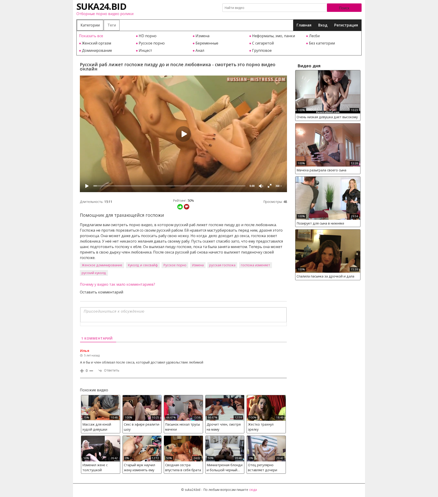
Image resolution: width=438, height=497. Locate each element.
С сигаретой (263, 43)
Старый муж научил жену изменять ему (139, 467)
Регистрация (346, 25)
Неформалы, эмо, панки (273, 35)
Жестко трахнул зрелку (261, 427)
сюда (253, 489)
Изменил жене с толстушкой (95, 467)
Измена (202, 35)
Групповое (262, 50)
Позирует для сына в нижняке (320, 223)
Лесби (314, 35)
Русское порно (152, 43)
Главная (304, 25)
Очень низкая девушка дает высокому (327, 117)
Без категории (322, 43)
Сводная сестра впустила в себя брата (183, 467)
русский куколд (94, 273)
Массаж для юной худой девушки (96, 427)
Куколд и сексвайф (143, 265)
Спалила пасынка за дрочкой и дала (325, 276)
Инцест (145, 50)
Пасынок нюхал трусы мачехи (182, 427)
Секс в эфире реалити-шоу (142, 427)
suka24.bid (101, 6)
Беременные (207, 43)
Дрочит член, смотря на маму (224, 427)
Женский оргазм (96, 43)
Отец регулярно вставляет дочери (262, 467)
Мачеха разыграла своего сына (321, 170)
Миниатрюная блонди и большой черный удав (224, 468)
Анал (200, 50)
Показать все (91, 35)
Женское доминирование (102, 265)
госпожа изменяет (255, 265)
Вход (322, 25)
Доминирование (97, 50)
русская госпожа (222, 265)
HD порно (147, 35)
